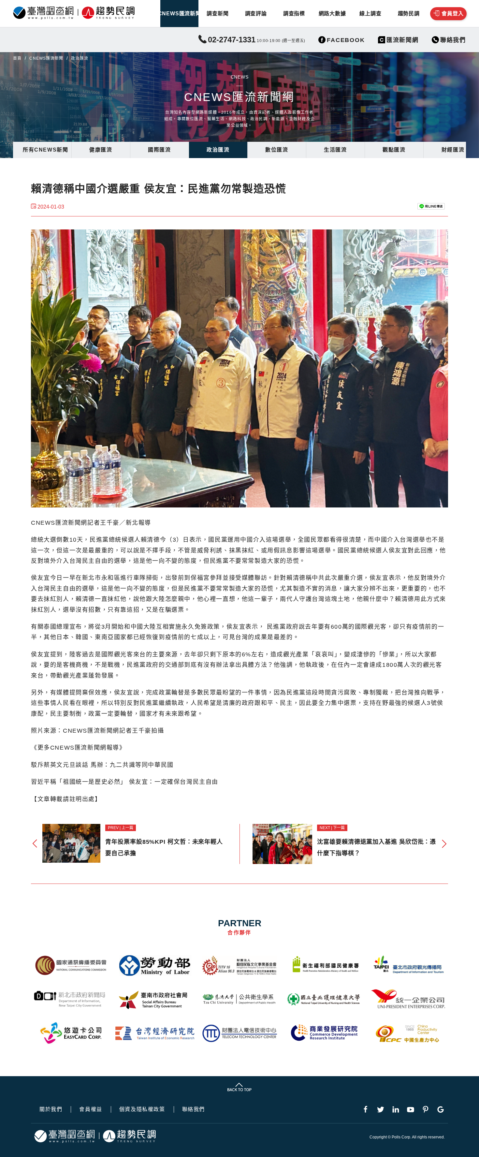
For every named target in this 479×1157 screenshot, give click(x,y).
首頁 (17, 58)
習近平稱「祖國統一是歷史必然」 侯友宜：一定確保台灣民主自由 (124, 782)
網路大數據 (332, 13)
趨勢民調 (409, 13)
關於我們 (50, 1109)
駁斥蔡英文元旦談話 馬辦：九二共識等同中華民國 (102, 765)
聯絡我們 (193, 1109)
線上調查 (370, 13)
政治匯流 (218, 150)
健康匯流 (100, 150)
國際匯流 (159, 150)
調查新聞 (217, 13)
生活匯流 (335, 150)
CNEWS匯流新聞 (179, 13)
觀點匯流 (394, 150)
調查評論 (256, 13)
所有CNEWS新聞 (45, 150)
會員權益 (90, 1109)
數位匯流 (276, 150)
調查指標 (294, 13)
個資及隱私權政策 (142, 1109)
